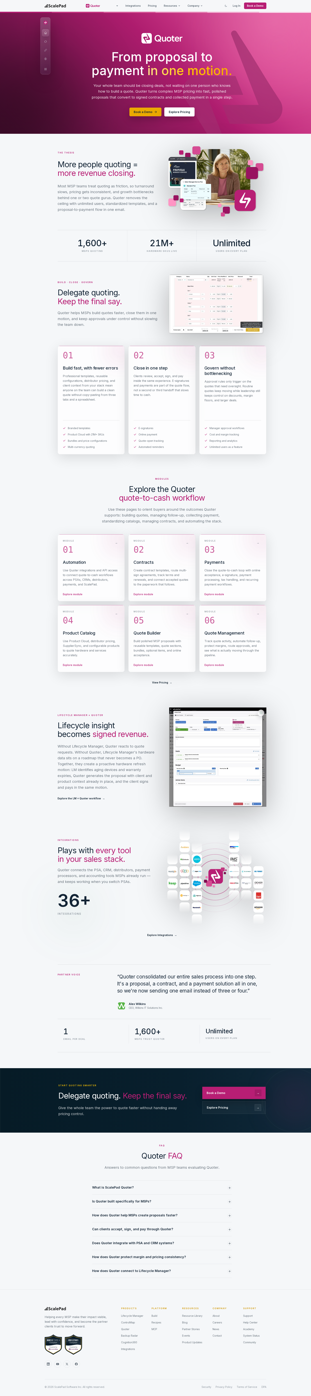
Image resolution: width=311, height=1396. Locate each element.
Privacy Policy (224, 1386)
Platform (159, 1308)
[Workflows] (45, 41)
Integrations (133, 5)
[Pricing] (45, 58)
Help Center (250, 1322)
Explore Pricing (179, 112)
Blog (185, 1322)
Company (193, 5)
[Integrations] (45, 50)
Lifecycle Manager (132, 1315)
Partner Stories (191, 1329)
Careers (217, 1322)
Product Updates (192, 1342)
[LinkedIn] (48, 1364)
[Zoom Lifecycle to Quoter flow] (217, 757)
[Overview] (45, 32)
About (216, 1315)
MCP (154, 1329)
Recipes (156, 1322)
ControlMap (128, 1322)
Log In (236, 5)
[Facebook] (76, 1364)
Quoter (125, 1329)
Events (186, 1335)
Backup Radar (129, 1335)
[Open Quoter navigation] (45, 22)
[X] (67, 1364)
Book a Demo (255, 5)
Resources (170, 5)
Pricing (152, 5)
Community (249, 1342)
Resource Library (192, 1315)
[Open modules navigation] (45, 69)
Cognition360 (129, 1342)
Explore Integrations (162, 935)
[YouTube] (57, 1364)
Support (250, 1308)
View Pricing (162, 682)
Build (154, 1315)
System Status (251, 1335)
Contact (217, 1335)
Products (129, 1308)
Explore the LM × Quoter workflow (81, 798)
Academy (248, 1329)
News (216, 1329)
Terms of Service (247, 1386)
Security (206, 1386)
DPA (264, 1386)
